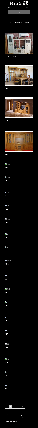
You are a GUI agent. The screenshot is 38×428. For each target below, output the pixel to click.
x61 (6, 251)
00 (6, 279)
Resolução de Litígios (23, 417)
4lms (6, 181)
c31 (6, 237)
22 (6, 376)
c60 (6, 120)
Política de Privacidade (12, 417)
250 (6, 362)
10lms (7, 264)
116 (6, 321)
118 (6, 347)
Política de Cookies (11, 419)
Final (22, 407)
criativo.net (17, 421)
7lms (6, 222)
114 (6, 209)
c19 (6, 88)
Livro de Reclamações (22, 419)
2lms (6, 154)
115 (6, 306)
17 (6, 389)
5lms (6, 196)
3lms (6, 167)
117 (6, 334)
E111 (6, 292)
